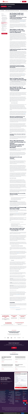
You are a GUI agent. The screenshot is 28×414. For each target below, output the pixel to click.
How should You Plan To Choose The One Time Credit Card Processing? (4, 23)
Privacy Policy (21, 385)
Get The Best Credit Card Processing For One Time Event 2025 (4, 15)
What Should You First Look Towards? (4, 27)
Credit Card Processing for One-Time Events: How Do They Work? (4, 17)
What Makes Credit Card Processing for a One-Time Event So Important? (4, 18)
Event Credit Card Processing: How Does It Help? (4, 28)
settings (19, 413)
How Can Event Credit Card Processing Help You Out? (4, 30)
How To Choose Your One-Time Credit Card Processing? (4, 21)
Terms (18, 385)
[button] (20, 1)
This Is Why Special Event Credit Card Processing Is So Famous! (4, 24)
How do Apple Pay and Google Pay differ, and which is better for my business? (6, 357)
